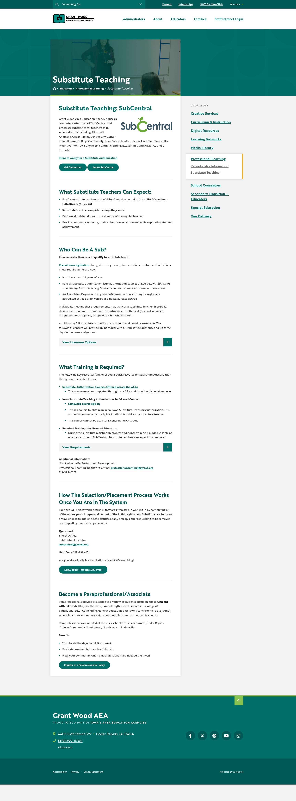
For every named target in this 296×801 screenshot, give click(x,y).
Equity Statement (93, 771)
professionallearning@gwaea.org (132, 468)
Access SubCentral (103, 167)
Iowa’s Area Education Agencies (118, 722)
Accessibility (60, 771)
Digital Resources (205, 130)
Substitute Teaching (205, 172)
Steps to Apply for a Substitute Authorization (88, 158)
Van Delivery (201, 216)
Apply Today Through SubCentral (83, 569)
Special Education (205, 207)
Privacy (75, 771)
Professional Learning (90, 88)
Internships (185, 4)
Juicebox (238, 771)
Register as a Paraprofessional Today (84, 665)
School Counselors (206, 185)
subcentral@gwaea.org (73, 544)
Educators (65, 88)
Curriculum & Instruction (211, 121)
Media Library (202, 147)
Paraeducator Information (210, 166)
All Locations (65, 747)
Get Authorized (73, 167)
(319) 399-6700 (70, 740)
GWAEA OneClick (211, 4)
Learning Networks (206, 139)
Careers (167, 4)
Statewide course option (84, 404)
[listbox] (236, 4)
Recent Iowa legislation (74, 265)
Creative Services (204, 113)
